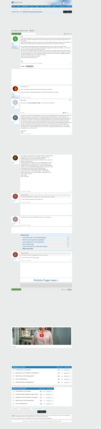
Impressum (31, 421)
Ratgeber (37, 6)
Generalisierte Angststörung (37, 408)
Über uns (27, 421)
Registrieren (62, 6)
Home (14, 6)
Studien (54, 6)
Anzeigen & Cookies (42, 421)
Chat (42, 6)
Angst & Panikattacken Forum (25, 408)
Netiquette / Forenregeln (53, 421)
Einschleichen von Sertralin (23, 370)
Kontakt (24, 421)
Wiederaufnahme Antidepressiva (25, 382)
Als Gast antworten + (16, 33)
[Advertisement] (46, 270)
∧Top (98, 428)
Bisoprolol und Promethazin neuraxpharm (27, 373)
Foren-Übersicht (15, 408)
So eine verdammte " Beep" (23, 30)
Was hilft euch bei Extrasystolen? (25, 376)
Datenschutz (36, 421)
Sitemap (59, 421)
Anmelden (69, 6)
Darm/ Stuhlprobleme (22, 379)
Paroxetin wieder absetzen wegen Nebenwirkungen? (30, 394)
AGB (48, 421)
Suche (32, 6)
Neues (18, 6)
